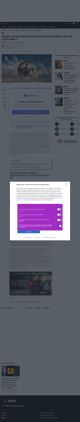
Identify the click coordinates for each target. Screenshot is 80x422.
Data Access (37, 237)
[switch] (59, 209)
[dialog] (40, 211)
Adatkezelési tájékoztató (49, 237)
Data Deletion (28, 237)
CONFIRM (29, 231)
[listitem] (40, 206)
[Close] (67, 184)
